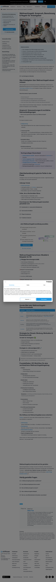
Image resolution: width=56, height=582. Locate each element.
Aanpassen (27, 299)
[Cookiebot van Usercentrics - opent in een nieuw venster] (47, 282)
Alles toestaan (44, 299)
